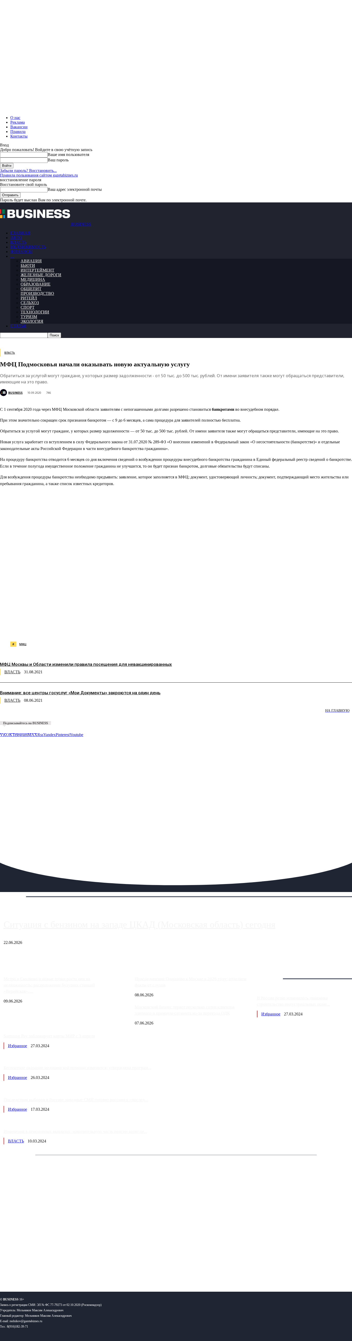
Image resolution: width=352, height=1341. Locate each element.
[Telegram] (112, 628)
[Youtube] (79, 1271)
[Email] (204, 628)
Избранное (270, 1014)
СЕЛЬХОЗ (30, 303)
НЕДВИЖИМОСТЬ (28, 247)
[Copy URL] (223, 628)
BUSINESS (15, 393)
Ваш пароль (58, 160)
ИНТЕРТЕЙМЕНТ (37, 270)
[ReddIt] (149, 628)
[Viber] (76, 628)
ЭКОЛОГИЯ (32, 321)
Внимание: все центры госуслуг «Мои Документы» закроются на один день (80, 692)
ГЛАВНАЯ (20, 233)
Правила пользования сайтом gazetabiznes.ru (39, 175)
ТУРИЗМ (29, 316)
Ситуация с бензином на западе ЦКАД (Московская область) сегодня (139, 924)
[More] (261, 628)
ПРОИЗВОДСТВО (37, 293)
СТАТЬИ (18, 326)
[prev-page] (26, 714)
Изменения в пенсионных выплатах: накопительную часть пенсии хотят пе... (75, 1131)
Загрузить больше (272, 973)
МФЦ (23, 644)
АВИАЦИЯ (31, 261)
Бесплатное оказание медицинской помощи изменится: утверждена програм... (77, 1067)
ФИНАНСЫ (21, 251)
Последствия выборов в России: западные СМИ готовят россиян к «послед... (76, 1099)
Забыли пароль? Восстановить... (28, 170)
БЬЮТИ (28, 265)
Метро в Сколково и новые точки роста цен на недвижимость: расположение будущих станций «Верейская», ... (49, 985)
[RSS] (21, 1271)
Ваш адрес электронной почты (75, 189)
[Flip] (186, 628)
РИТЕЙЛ (29, 298)
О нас (15, 117)
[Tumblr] (167, 628)
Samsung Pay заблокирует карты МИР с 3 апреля (49, 1036)
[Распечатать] (241, 628)
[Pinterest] (130, 628)
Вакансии (19, 127)
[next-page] (77, 714)
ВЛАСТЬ (18, 242)
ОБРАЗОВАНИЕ (36, 284)
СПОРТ (28, 307)
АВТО (16, 237)
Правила (18, 131)
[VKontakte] (50, 1271)
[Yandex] (64, 1271)
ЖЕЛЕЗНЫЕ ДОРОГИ (41, 275)
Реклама (17, 122)
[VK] (94, 628)
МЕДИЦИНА (33, 279)
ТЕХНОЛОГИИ (35, 312)
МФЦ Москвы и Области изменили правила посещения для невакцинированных (86, 664)
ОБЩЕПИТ (31, 289)
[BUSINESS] (4, 392)
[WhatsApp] (57, 628)
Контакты (19, 136)
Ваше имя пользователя (68, 154)
